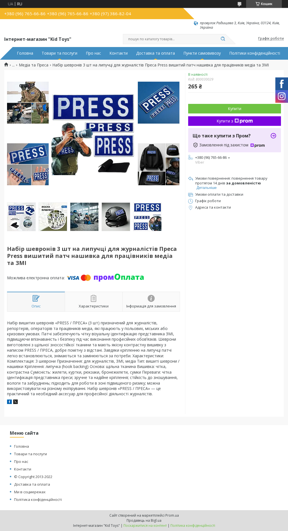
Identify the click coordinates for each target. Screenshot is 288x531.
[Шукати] (222, 39)
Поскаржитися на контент (145, 525)
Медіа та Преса (33, 65)
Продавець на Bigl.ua (144, 520)
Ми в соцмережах (30, 491)
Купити (234, 108)
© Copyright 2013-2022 (33, 476)
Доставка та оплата (155, 53)
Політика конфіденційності (38, 499)
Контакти (118, 53)
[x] (15, 402)
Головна (25, 53)
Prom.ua (172, 515)
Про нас (93, 53)
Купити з (225, 121)
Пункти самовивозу (202, 53)
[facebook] (9, 402)
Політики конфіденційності (254, 53)
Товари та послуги (59, 53)
